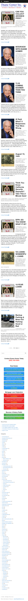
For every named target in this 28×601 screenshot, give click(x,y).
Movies (3, 524)
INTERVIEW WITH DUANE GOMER (21, 48)
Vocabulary (4, 589)
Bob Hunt (4, 536)
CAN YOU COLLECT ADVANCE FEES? (19, 15)
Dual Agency (4, 461)
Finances (17, 24)
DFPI (16, 57)
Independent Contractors (6, 504)
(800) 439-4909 (14, 360)
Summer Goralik (6, 542)
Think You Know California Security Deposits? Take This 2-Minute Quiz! (20, 189)
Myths (3, 526)
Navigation (6, 1)
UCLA (3, 586)
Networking (4, 529)
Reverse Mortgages (5, 560)
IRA (3, 488)
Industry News (22, 24)
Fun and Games (5, 495)
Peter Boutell (5, 539)
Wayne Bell (5, 545)
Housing (9, 199)
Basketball (5, 573)
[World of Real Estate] (14, 7)
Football (4, 574)
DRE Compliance (6, 458)
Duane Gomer (19, 20)
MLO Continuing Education (20, 59)
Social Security (4, 567)
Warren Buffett (5, 543)
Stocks (4, 489)
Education (17, 23)
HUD (3, 499)
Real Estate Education (20, 296)
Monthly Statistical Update (6, 521)
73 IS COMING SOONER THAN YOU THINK (20, 87)
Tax (24, 100)
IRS (24, 99)
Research (4, 558)
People (16, 62)
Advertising (20, 55)
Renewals (17, 63)
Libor (3, 511)
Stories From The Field (20, 329)
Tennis (4, 577)
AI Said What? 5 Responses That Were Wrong (20, 123)
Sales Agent (20, 26)
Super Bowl (5, 576)
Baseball (4, 571)
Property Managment (15, 199)
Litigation (3, 516)
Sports (3, 570)
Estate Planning (18, 98)
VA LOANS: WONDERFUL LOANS (20, 254)
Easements (4, 463)
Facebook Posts (23, 23)
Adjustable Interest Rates (6, 438)
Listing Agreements (5, 514)
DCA (3, 454)
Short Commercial (5, 564)
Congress (4, 449)
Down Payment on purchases (8, 482)
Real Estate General (9, 26)
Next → (17, 348)
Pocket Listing (4, 548)
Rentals (3, 557)
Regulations (15, 26)
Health (3, 496)
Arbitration (4, 441)
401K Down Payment (22, 95)
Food (3, 491)
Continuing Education (22, 56)
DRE (22, 22)
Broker (19, 22)
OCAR (3, 533)
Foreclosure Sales (5, 492)
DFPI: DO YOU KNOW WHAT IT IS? (20, 221)
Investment (21, 99)
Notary (3, 532)
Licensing (4, 513)
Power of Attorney (5, 551)
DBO (3, 452)
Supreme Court (4, 582)
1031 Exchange (5, 436)
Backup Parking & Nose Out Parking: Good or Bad (19, 320)
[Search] (25, 353)
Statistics (17, 135)
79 (14, 348)
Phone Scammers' (5, 546)
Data (3, 451)
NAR (3, 527)
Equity (4, 483)
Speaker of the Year (5, 568)
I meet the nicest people (20, 160)
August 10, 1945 (20, 155)
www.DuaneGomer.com (19, 598)
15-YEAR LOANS (19, 285)
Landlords (4, 510)
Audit (3, 442)
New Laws (3, 26)
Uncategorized (3, 27)
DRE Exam (5, 460)
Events (3, 473)
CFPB (16, 56)
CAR (3, 445)
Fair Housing (4, 476)
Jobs (3, 508)
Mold (3, 520)
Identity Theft (4, 502)
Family (23, 98)
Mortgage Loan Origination (20, 25)
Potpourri (17, 162)
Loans (20, 229)
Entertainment (22, 97)
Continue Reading (4, 42)
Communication (21, 131)
